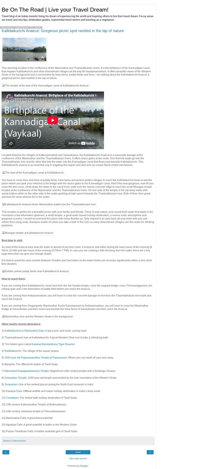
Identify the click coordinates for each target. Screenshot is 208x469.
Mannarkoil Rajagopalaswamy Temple (27, 371)
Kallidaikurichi (13, 351)
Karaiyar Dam (14, 391)
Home (78, 452)
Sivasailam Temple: (16, 377)
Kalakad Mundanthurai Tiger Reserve (53, 344)
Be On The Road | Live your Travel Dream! (55, 10)
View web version (78, 458)
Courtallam (12, 397)
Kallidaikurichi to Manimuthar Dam (24, 330)
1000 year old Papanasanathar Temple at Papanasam (36, 357)
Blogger (84, 465)
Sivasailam (11, 384)
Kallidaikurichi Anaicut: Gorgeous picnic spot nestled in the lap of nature (63, 30)
